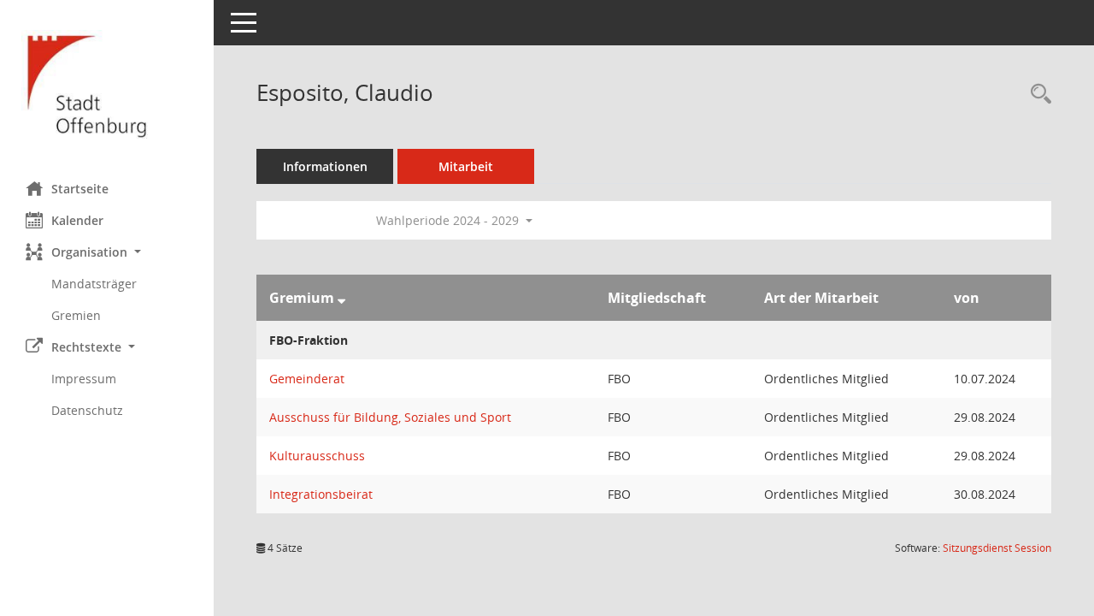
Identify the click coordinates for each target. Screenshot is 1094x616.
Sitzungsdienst (997, 548)
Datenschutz (87, 410)
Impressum (83, 378)
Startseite (80, 189)
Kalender (77, 220)
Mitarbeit (465, 166)
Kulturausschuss (317, 455)
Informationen (325, 166)
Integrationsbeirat (321, 494)
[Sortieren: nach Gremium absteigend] (341, 297)
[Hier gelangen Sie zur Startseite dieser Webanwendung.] (107, 84)
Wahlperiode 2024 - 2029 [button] (449, 220)
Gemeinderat (306, 378)
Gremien (76, 315)
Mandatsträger (94, 283)
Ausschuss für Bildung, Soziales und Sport (390, 417)
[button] (107, 252)
